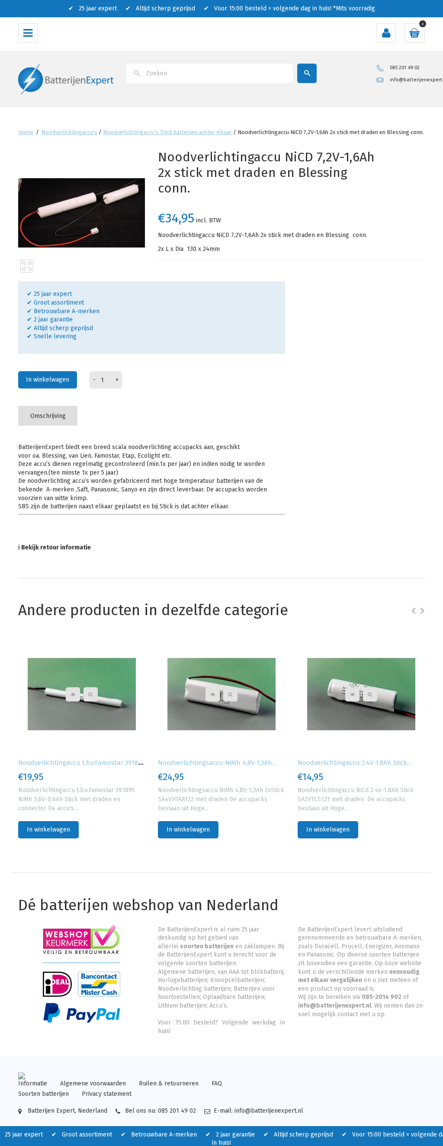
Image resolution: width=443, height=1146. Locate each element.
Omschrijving (48, 416)
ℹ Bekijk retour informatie (54, 547)
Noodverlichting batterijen (194, 988)
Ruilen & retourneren (169, 1083)
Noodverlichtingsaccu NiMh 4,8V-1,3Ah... (217, 763)
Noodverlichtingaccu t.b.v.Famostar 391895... (83, 763)
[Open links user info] (386, 33)
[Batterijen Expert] (65, 78)
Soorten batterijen (43, 1094)
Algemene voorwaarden (93, 1083)
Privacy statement (107, 1094)
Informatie (32, 1083)
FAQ (217, 1083)
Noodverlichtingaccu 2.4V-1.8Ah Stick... (354, 763)
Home (25, 132)
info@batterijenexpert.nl (334, 1005)
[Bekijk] (90, 694)
